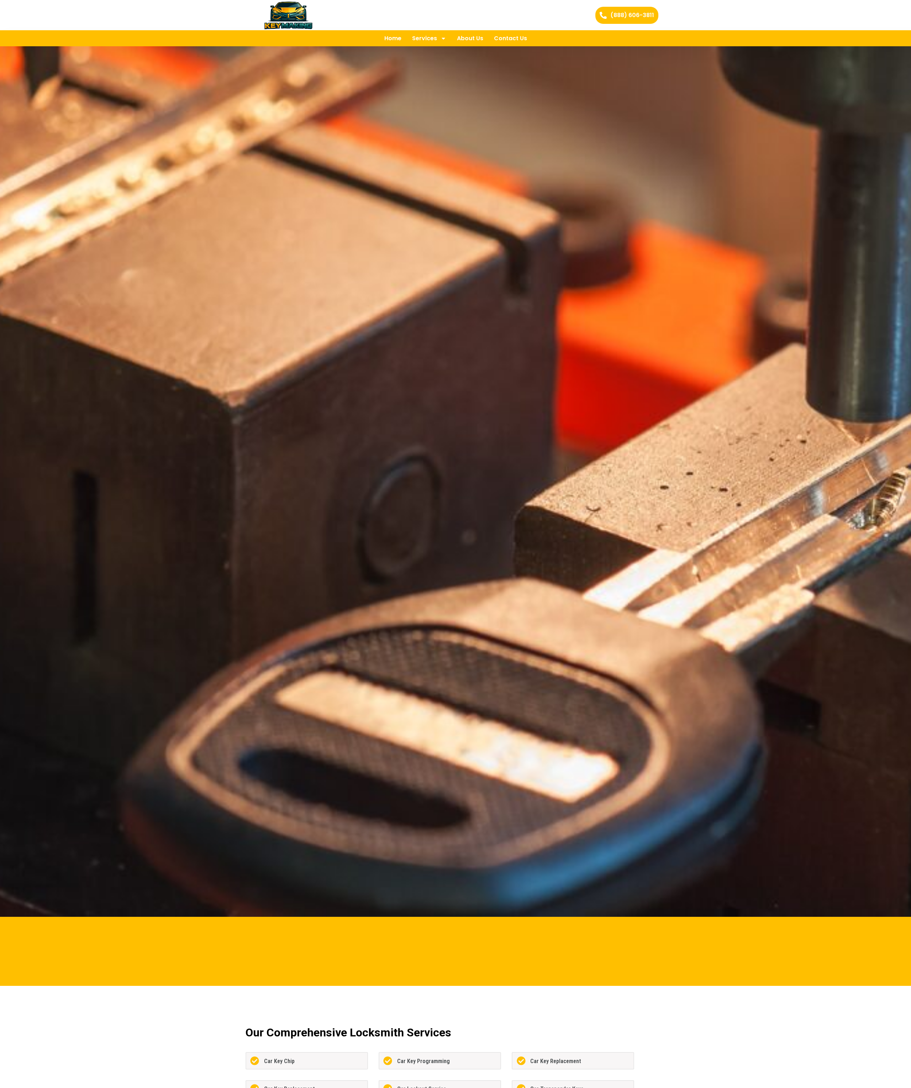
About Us (470, 38)
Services (424, 38)
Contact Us (510, 38)
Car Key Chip (279, 1061)
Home (392, 38)
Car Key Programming (423, 1061)
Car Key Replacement (555, 1061)
